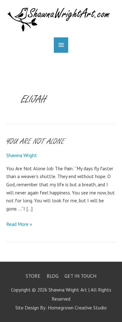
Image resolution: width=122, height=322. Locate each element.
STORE (33, 276)
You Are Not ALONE (35, 142)
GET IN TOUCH (80, 276)
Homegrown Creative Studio (77, 307)
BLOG (52, 276)
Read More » (19, 223)
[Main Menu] (61, 45)
